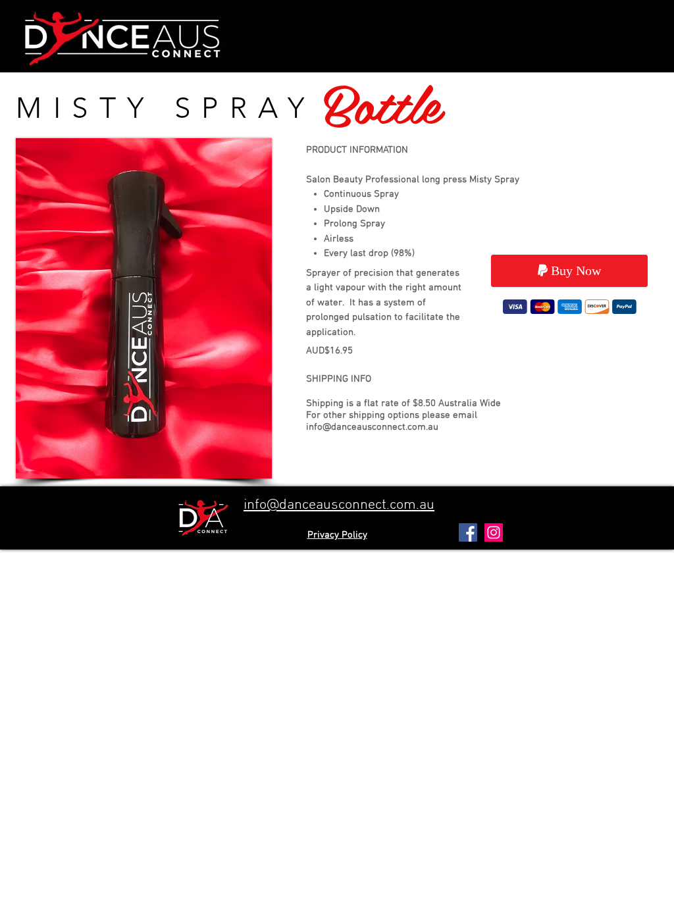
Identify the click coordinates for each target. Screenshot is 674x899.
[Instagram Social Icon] (493, 532)
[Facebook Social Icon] (468, 532)
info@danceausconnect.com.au (372, 427)
